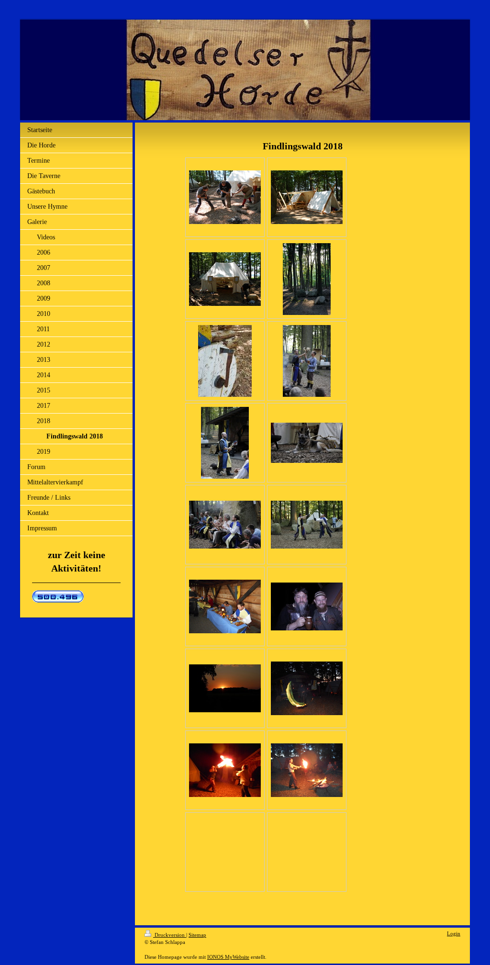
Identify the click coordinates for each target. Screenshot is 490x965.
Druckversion (169, 935)
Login (453, 933)
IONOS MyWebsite (228, 957)
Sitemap (197, 935)
